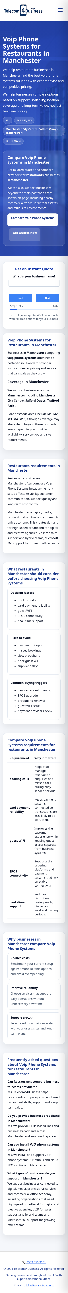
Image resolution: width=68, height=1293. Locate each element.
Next (47, 298)
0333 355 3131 (36, 1262)
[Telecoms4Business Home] (23, 10)
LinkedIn (30, 1285)
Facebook (48, 1285)
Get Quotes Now (25, 233)
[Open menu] (60, 10)
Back (20, 298)
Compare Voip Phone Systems (32, 218)
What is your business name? (34, 276)
